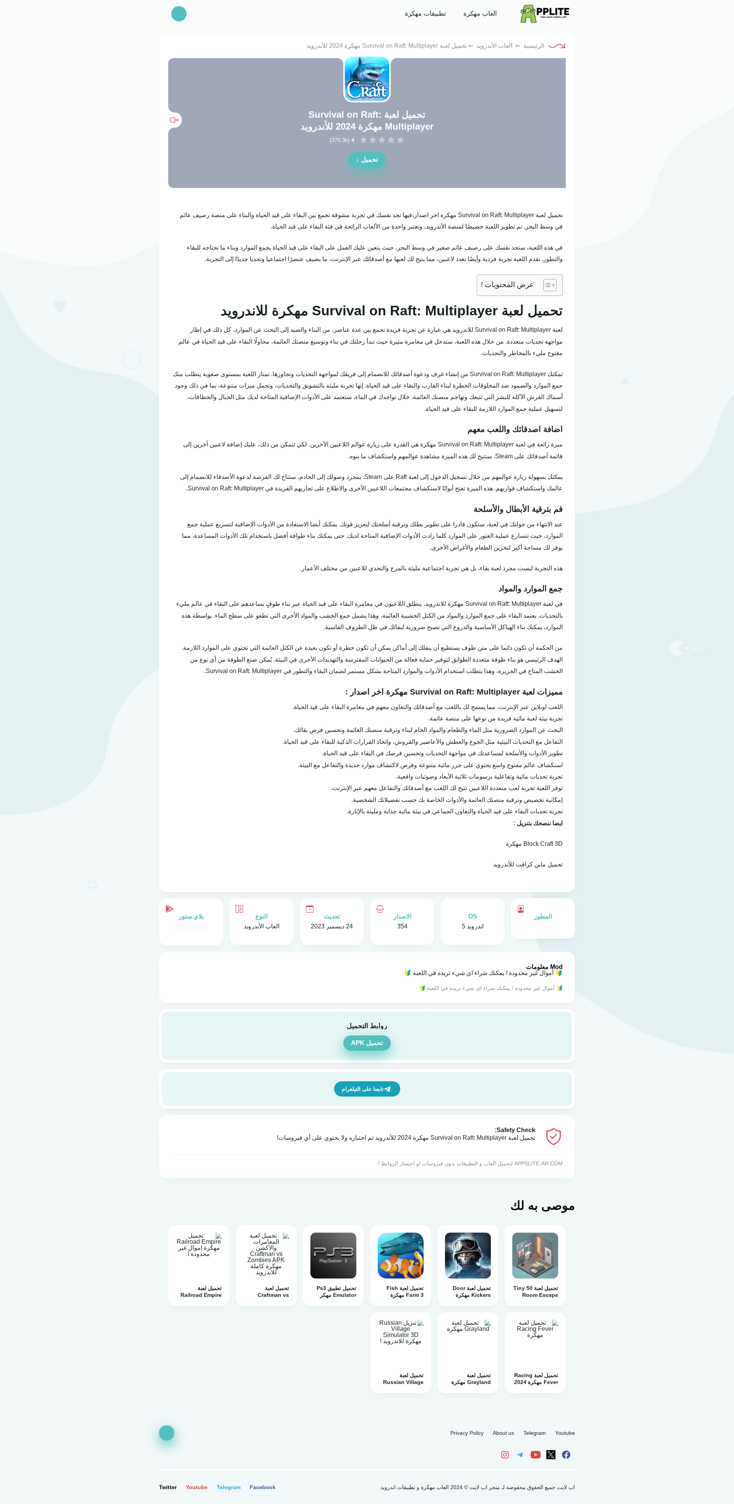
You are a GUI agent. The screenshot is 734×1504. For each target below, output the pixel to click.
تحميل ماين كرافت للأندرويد (528, 864)
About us (503, 1433)
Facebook (263, 1487)
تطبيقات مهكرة (424, 13)
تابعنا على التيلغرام (362, 1089)
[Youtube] (536, 1454)
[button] (179, 13)
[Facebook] (567, 1454)
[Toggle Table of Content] (546, 285)
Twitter (168, 1487)
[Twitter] (552, 1454)
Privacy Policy (467, 1433)
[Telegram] (521, 1454)
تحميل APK (367, 1042)
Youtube (565, 1433)
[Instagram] (507, 1454)
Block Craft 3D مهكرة (534, 843)
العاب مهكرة (479, 13)
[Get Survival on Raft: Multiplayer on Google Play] (191, 926)
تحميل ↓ (367, 159)
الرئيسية (533, 45)
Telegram (534, 1433)
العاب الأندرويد (494, 45)
